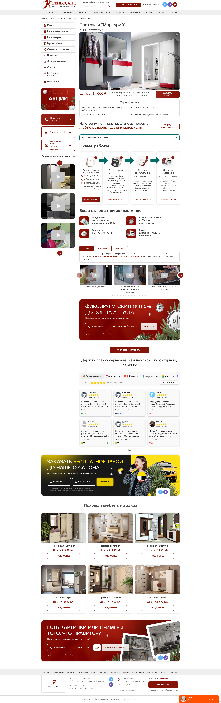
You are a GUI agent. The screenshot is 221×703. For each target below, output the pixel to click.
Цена (86, 248)
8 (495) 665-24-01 (151, 2)
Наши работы (54, 82)
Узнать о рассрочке (142, 199)
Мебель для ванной (54, 74)
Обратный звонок (163, 685)
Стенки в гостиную (58, 49)
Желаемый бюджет (125, 326)
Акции (149, 12)
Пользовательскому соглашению (121, 335)
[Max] (169, 4)
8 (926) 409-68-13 (151, 8)
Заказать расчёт (167, 94)
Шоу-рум (120, 12)
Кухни (50, 25)
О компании (66, 12)
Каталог (82, 12)
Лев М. (159, 392)
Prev (59, 163)
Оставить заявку (91, 199)
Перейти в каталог (168, 199)
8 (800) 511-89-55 (151, 5)
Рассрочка (135, 12)
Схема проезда (125, 685)
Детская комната (56, 61)
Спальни (52, 67)
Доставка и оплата (101, 12)
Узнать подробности (167, 126)
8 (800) (158, 678)
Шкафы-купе (54, 37)
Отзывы (161, 12)
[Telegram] (164, 4)
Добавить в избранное (127, 691)
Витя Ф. (159, 422)
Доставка (102, 248)
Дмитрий (126, 392)
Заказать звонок (128, 5)
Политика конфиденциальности (96, 699)
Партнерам (152, 672)
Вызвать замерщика (116, 199)
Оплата (119, 248)
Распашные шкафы (57, 31)
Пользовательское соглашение (124, 699)
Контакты (175, 12)
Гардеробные (54, 43)
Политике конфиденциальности (98, 335)
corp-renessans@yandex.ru (163, 690)
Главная (50, 12)
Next (59, 253)
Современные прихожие (78, 19)
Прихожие (57, 19)
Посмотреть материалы (129, 350)
